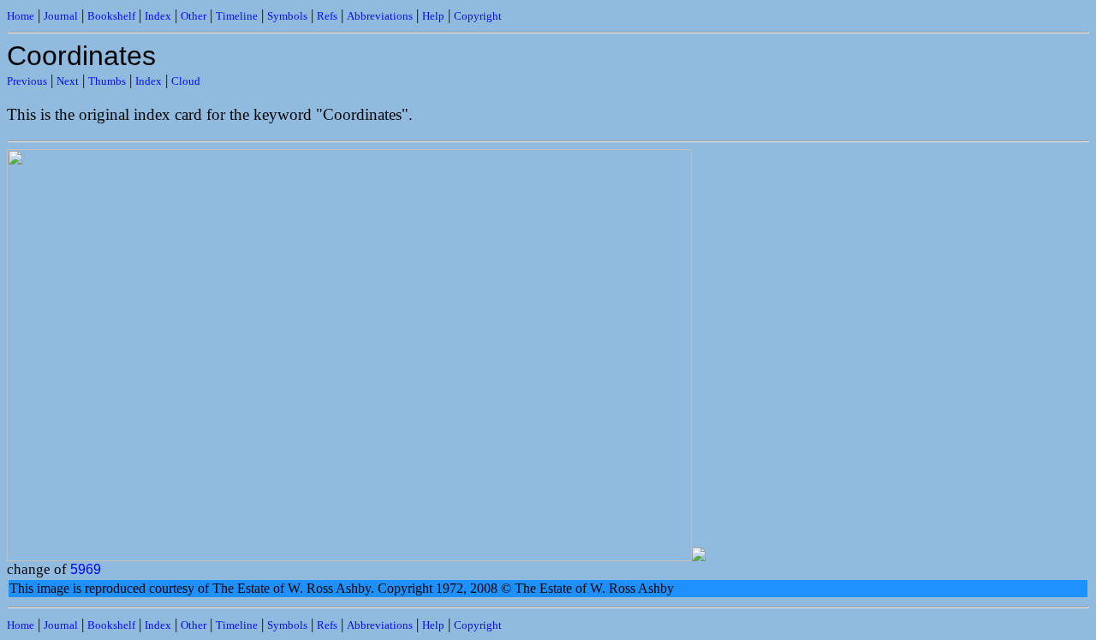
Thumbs (107, 81)
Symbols (287, 15)
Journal (61, 15)
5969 (85, 569)
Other (193, 15)
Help (433, 15)
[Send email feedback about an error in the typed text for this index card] (699, 556)
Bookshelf (111, 15)
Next (68, 81)
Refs (327, 15)
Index (158, 15)
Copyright (478, 15)
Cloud (185, 81)
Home (20, 15)
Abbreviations (380, 15)
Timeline (237, 15)
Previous (27, 81)
